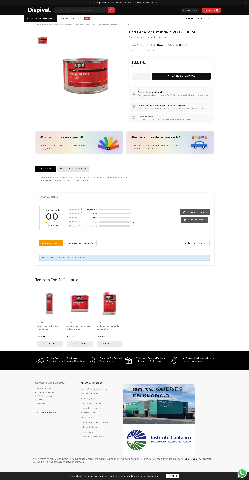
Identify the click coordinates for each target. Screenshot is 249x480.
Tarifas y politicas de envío (94, 389)
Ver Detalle (50, 343)
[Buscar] (111, 10)
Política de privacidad (91, 403)
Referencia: (173, 45)
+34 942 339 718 (194, 18)
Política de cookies (90, 427)
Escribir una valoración (196, 212)
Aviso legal (87, 417)
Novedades (81, 18)
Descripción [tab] (45, 169)
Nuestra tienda (89, 412)
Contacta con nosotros (50, 382)
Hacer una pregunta (196, 219)
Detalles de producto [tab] (73, 169)
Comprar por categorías (41, 18)
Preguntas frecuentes (92, 408)
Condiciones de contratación (95, 422)
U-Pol (139, 45)
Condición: (152, 45)
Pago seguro (87, 398)
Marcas (64, 18)
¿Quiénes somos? (90, 393)
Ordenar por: (191, 243)
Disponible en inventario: (142, 51)
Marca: (134, 45)
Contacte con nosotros (92, 436)
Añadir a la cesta (181, 76)
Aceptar (172, 476)
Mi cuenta (190, 10)
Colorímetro (87, 431)
